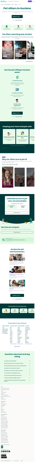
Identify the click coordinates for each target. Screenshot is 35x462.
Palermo (11, 341)
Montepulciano (4, 331)
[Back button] (4, 62)
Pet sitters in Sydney (4, 423)
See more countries (28, 343)
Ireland (26, 341)
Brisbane (19, 334)
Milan (11, 327)
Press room (2, 409)
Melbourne (19, 330)
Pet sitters (2, 415)
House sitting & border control (5, 396)
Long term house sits (4, 432)
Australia (26, 330)
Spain (26, 334)
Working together (3, 412)
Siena (3, 327)
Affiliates (2, 410)
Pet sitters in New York (4, 421)
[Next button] (6, 62)
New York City (20, 331)
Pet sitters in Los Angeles (4, 422)
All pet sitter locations (4, 427)
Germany (26, 333)
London (19, 327)
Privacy (22, 460)
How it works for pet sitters (5, 389)
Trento (11, 342)
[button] (7, 177)
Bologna (11, 333)
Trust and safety (3, 392)
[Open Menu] (33, 1)
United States (27, 327)
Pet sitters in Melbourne (4, 425)
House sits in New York (4, 435)
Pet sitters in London (4, 419)
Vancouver (19, 338)
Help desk (2, 393)
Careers (2, 406)
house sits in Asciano (18, 116)
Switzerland (27, 342)
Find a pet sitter (11, 1)
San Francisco (20, 337)
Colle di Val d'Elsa (5, 330)
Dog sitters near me (4, 418)
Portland (19, 341)
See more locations (13, 343)
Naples (11, 338)
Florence (11, 331)
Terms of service (16, 460)
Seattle (19, 339)
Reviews (2, 397)
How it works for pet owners (5, 388)
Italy (26, 339)
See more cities (20, 343)
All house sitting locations (5, 442)
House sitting (3, 431)
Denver (19, 342)
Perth (18, 335)
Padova (11, 335)
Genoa (11, 334)
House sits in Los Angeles (4, 436)
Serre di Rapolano (5, 333)
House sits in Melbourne (4, 439)
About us (2, 402)
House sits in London (4, 434)
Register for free (16, 16)
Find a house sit (16, 1)
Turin (11, 330)
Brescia (11, 339)
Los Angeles (19, 333)
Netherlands (27, 338)
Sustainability (3, 405)
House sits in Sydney (4, 438)
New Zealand (27, 337)
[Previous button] (3, 190)
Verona (11, 337)
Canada (26, 331)
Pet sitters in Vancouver (4, 426)
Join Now (29, 1)
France (26, 335)
